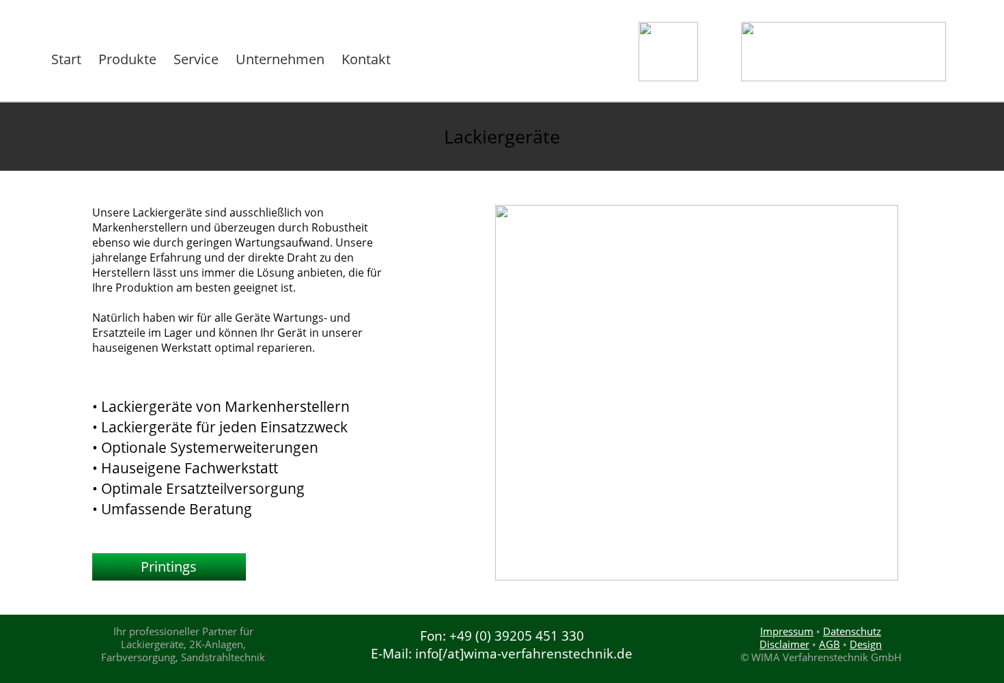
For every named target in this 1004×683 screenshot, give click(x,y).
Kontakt (366, 59)
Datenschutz (852, 631)
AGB (829, 644)
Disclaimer (784, 644)
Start (66, 59)
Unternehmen (280, 59)
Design (866, 644)
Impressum (786, 631)
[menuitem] (68, 59)
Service (196, 59)
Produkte (127, 59)
